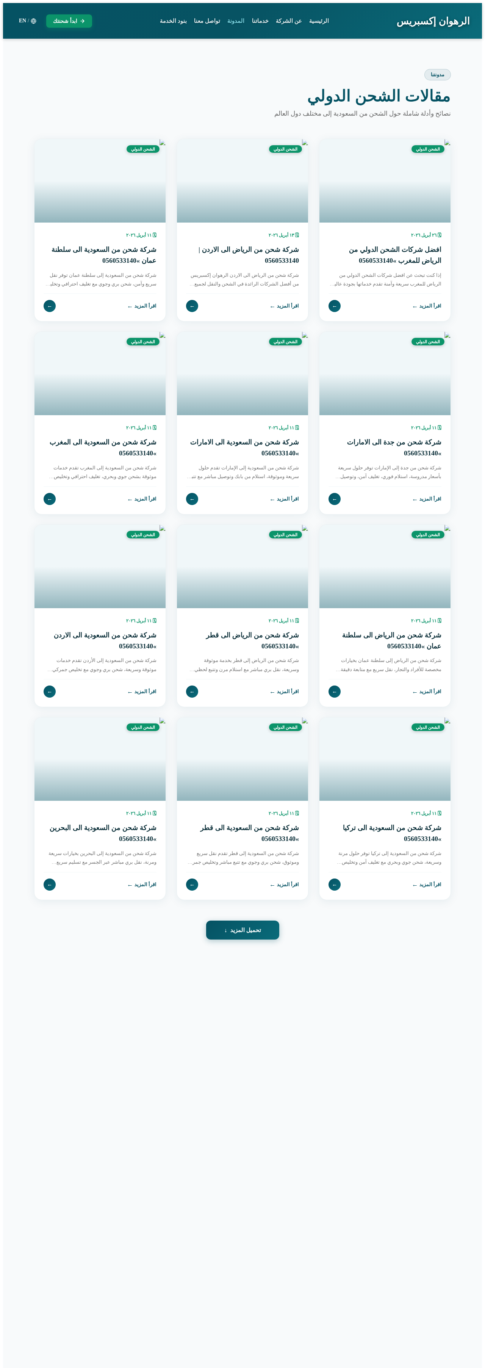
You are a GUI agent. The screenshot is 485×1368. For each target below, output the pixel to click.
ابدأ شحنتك (65, 21)
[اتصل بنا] (22, 1319)
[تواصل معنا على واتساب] (22, 1345)
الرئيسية (319, 21)
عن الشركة (289, 21)
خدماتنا (260, 21)
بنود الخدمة (173, 21)
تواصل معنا (207, 21)
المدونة (235, 21)
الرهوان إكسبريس (433, 21)
